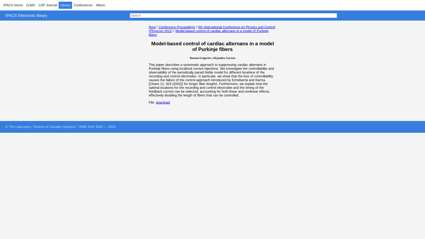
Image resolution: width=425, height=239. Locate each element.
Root (152, 27)
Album (100, 5)
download (163, 102)
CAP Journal (48, 5)
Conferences (83, 5)
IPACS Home (13, 5)
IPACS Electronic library (26, 15)
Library (65, 5)
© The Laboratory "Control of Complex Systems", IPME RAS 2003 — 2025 (60, 127)
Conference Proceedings (177, 27)
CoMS (30, 5)
